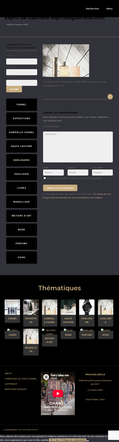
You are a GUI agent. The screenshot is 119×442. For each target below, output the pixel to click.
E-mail (72, 168)
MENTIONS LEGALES (15, 389)
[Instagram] (83, 430)
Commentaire (52, 127)
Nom (46, 168)
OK (51, 440)
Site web (97, 168)
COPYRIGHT (11, 384)
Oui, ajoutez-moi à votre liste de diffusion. (74, 178)
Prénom (10, 55)
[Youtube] (99, 430)
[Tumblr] (94, 430)
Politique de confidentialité (73, 440)
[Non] (87, 440)
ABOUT (8, 373)
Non (57, 440)
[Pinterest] (88, 430)
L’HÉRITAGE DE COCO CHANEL (21, 378)
